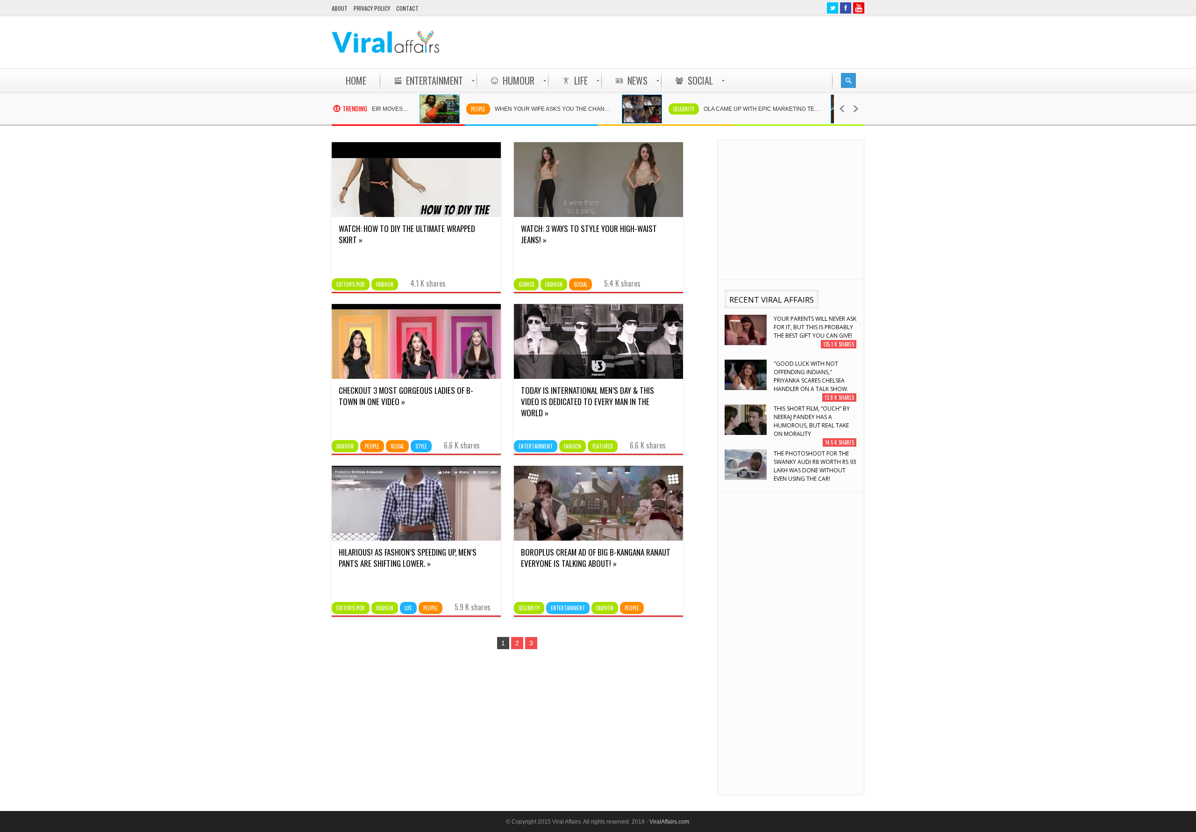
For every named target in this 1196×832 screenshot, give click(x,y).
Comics (526, 284)
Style (421, 446)
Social (580, 284)
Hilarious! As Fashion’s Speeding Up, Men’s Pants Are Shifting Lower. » (408, 557)
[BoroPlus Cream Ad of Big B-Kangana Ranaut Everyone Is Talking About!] (598, 538)
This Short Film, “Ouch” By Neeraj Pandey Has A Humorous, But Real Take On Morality (812, 421)
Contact (407, 8)
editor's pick (350, 284)
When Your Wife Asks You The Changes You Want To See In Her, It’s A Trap (534, 109)
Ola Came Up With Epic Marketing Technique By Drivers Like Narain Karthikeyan (743, 109)
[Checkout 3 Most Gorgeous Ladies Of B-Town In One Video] (416, 376)
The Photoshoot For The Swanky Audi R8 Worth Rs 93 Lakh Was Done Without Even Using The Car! (815, 466)
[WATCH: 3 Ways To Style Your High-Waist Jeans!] (598, 214)
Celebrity (660, 109)
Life (408, 608)
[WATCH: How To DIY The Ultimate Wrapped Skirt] (416, 214)
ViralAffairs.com (669, 821)
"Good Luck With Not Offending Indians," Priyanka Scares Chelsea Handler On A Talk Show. (811, 376)
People (455, 109)
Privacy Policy (372, 8)
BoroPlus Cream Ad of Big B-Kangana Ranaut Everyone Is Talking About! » (595, 557)
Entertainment (536, 446)
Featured (602, 446)
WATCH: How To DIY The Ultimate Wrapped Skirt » (407, 234)
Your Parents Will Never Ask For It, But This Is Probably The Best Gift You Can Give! (815, 327)
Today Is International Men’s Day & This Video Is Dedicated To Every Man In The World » (587, 401)
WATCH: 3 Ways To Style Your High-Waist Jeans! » (589, 234)
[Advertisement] (694, 42)
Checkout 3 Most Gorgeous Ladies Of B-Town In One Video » (406, 395)
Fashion (384, 284)
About (340, 8)
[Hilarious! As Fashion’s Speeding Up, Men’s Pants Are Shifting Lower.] (416, 538)
